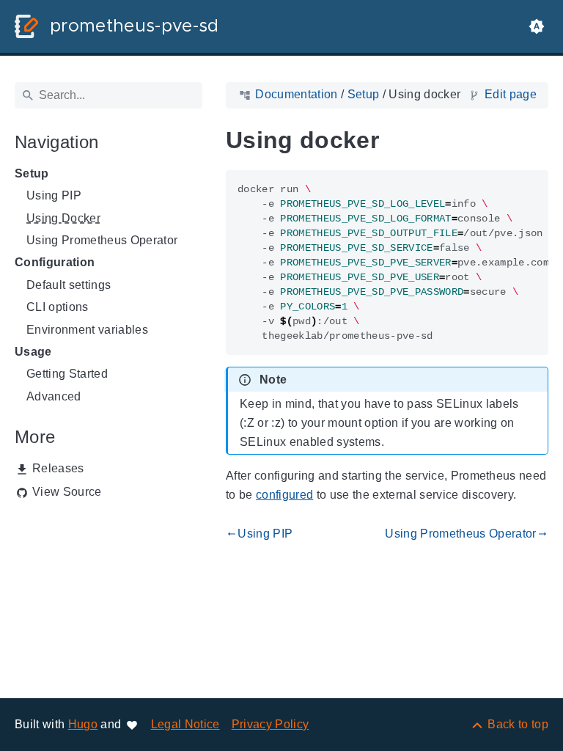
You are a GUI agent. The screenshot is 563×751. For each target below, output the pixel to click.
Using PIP (53, 195)
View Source (67, 492)
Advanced (53, 396)
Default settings (68, 285)
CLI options (57, 307)
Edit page (511, 94)
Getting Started (67, 373)
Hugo (82, 724)
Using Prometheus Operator (101, 240)
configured (284, 494)
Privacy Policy (270, 724)
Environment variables (87, 329)
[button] (536, 26)
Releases (58, 468)
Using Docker (63, 218)
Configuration (55, 262)
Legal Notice (185, 724)
